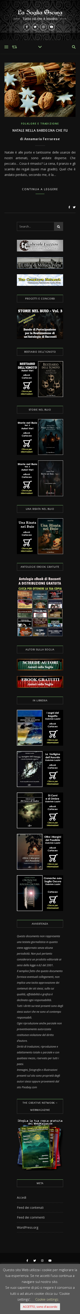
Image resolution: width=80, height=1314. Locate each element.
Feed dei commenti (31, 1217)
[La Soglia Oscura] (40, 20)
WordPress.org (27, 1227)
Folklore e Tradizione (40, 123)
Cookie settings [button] (46, 1299)
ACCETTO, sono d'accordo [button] (40, 1307)
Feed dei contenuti (30, 1207)
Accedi (21, 1197)
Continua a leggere (40, 189)
